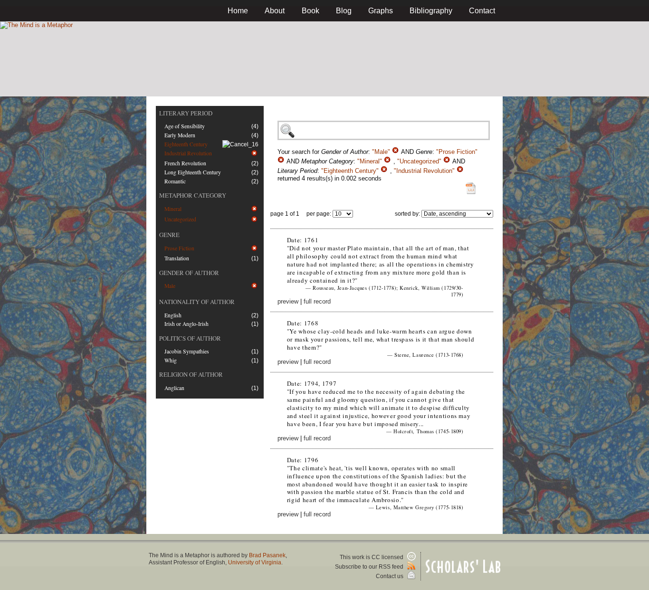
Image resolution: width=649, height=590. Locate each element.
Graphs (380, 11)
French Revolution (185, 163)
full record (317, 301)
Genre (169, 234)
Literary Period (185, 113)
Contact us (390, 576)
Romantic (175, 181)
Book (310, 11)
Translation (176, 258)
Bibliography (431, 11)
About (275, 11)
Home (238, 11)
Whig (170, 360)
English (172, 315)
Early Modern (179, 135)
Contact (482, 11)
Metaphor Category (192, 195)
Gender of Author (189, 272)
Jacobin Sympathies (186, 351)
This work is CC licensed (372, 557)
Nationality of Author (197, 301)
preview (287, 301)
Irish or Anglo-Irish (186, 323)
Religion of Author (191, 374)
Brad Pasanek (267, 555)
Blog (344, 11)
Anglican (174, 387)
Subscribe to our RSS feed (370, 566)
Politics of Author (190, 338)
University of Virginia (254, 562)
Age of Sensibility (184, 126)
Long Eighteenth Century (192, 172)
